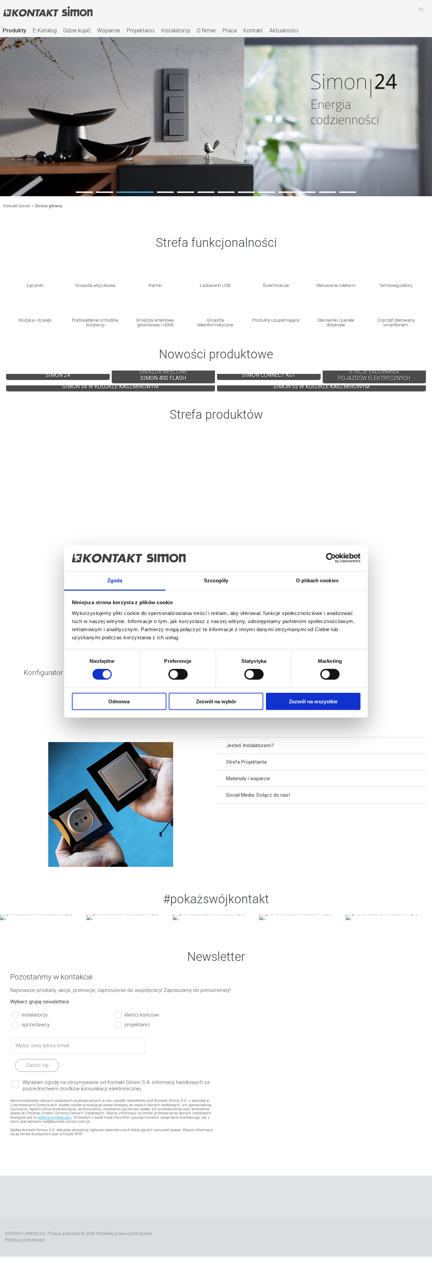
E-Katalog (44, 30)
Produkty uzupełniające (275, 319)
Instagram (226, 1196)
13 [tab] (348, 192)
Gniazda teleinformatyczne (215, 322)
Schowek (402, 13)
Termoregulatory (395, 285)
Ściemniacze (276, 285)
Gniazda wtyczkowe (95, 285)
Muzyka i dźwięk (35, 319)
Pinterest (246, 1196)
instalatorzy (35, 1014)
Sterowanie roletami (335, 285)
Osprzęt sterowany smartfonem (396, 322)
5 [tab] (186, 192)
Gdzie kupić (77, 30)
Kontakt (253, 30)
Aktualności (283, 30)
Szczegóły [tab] (216, 580)
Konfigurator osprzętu (58, 630)
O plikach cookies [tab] (317, 580)
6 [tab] (206, 192)
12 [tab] (327, 192)
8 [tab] (246, 192)
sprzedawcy (36, 1025)
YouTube (206, 1196)
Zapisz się (37, 1065)
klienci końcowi (142, 1014)
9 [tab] (266, 192)
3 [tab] (135, 192)
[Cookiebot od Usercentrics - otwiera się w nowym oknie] (330, 558)
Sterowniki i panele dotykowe (335, 322)
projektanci (137, 1025)
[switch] (178, 674)
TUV (420, 1237)
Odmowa (119, 701)
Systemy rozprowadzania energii (321, 482)
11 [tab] (307, 192)
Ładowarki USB (215, 285)
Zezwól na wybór (216, 701)
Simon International (392, 1237)
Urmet (355, 1237)
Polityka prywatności (25, 1239)
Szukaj (363, 13)
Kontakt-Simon (47, 12)
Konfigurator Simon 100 (374, 630)
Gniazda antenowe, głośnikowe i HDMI (155, 322)
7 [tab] (226, 192)
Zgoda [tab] (115, 580)
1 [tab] (84, 192)
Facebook (186, 1196)
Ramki (155, 285)
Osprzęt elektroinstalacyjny (110, 482)
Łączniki (35, 285)
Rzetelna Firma (305, 1237)
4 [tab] (165, 192)
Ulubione (382, 13)
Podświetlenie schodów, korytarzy (95, 322)
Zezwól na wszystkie (313, 701)
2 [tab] (104, 192)
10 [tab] (287, 192)
